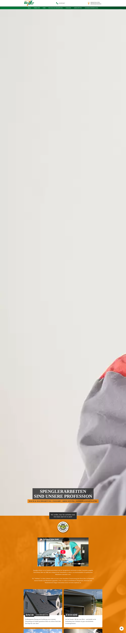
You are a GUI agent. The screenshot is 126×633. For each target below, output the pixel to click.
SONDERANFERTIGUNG (91, 8)
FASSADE (68, 8)
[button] (60, 3)
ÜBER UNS (37, 8)
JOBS (44, 8)
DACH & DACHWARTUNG (55, 8)
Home (29, 8)
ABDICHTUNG (78, 8)
